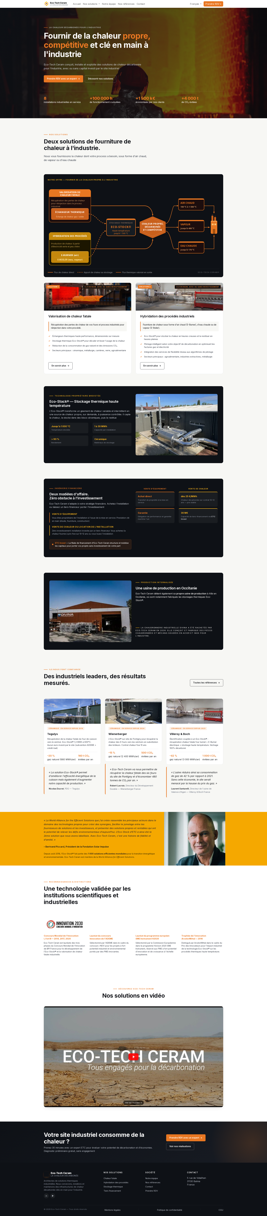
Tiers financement (112, 1191)
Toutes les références (206, 682)
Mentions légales (112, 1210)
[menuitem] (77, 4)
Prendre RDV (151, 1191)
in (46, 1196)
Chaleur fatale (110, 1178)
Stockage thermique (113, 1186)
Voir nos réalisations (180, 1146)
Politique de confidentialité (169, 1210)
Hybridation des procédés (116, 1182)
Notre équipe (151, 1178)
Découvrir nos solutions (100, 78)
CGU (221, 1210)
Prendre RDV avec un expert (63, 78)
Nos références (152, 1182)
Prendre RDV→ (213, 4)
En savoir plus (60, 365)
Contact (149, 1186)
